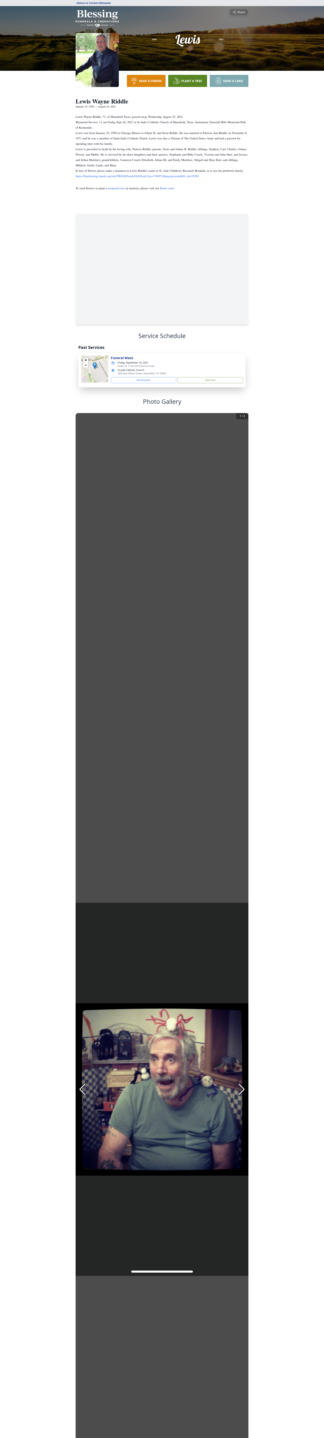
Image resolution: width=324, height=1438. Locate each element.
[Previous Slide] (82, 1089)
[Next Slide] (241, 1089)
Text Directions (144, 380)
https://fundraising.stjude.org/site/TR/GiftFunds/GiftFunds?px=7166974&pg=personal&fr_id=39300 (137, 176)
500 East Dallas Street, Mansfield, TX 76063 (142, 373)
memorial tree (116, 188)
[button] (95, 365)
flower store (167, 188)
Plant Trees (210, 380)
